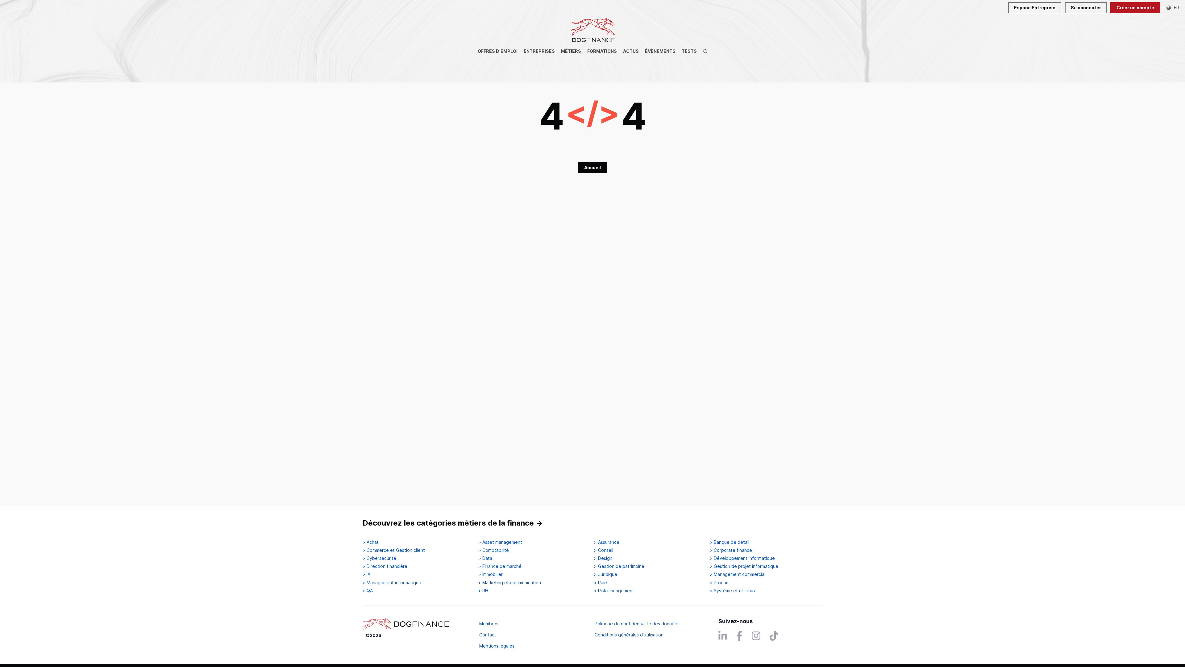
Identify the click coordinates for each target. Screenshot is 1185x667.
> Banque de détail (729, 542)
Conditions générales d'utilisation (629, 634)
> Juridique (605, 574)
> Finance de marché (500, 566)
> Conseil (603, 550)
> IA (366, 574)
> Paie (600, 582)
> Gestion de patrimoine (619, 566)
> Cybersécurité (379, 558)
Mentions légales (496, 645)
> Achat (371, 542)
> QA (368, 590)
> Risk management (614, 590)
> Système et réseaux (733, 590)
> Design (603, 558)
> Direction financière (385, 566)
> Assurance (606, 542)
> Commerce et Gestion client (394, 550)
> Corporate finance (731, 550)
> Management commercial (737, 574)
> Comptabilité (493, 550)
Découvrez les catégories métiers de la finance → (453, 522)
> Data (485, 558)
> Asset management (500, 542)
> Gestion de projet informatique (744, 566)
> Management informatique (392, 582)
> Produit (719, 582)
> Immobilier (490, 574)
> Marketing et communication (509, 582)
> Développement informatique (742, 558)
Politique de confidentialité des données (637, 623)
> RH (483, 590)
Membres (488, 623)
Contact (487, 634)
